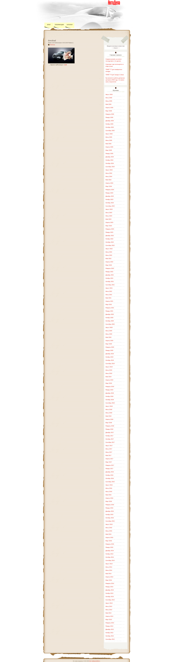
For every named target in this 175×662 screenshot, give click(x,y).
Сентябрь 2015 (110, 521)
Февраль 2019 (110, 386)
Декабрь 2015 (110, 511)
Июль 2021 (109, 291)
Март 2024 (109, 186)
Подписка (52, 44)
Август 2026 (109, 94)
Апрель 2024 (109, 183)
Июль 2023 (109, 212)
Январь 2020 (109, 350)
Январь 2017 (109, 468)
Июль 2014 (109, 567)
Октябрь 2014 (110, 557)
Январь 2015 (109, 547)
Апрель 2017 (109, 458)
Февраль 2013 (110, 623)
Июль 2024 (109, 173)
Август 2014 (109, 563)
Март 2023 (109, 225)
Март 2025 (109, 150)
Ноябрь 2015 (109, 514)
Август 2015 (109, 524)
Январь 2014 (109, 586)
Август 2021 (109, 288)
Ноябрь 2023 (109, 199)
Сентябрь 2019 (110, 363)
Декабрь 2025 (110, 120)
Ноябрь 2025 (109, 124)
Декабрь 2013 (110, 590)
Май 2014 (108, 573)
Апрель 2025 (109, 147)
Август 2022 (109, 248)
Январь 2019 (109, 390)
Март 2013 (109, 619)
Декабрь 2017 (110, 432)
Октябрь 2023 (110, 202)
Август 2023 (109, 209)
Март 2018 (109, 422)
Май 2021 (108, 298)
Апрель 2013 (109, 616)
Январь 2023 (109, 232)
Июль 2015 (109, 527)
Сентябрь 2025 (110, 130)
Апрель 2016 (109, 498)
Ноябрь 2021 (109, 278)
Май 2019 (108, 376)
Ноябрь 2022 (109, 239)
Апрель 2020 (109, 340)
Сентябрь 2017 (110, 442)
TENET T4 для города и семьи (115, 74)
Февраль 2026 (110, 114)
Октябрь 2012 (110, 636)
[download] (61, 63)
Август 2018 (109, 406)
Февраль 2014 (110, 583)
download (52, 40)
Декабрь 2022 (110, 235)
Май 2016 (108, 495)
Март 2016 (109, 501)
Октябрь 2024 (110, 163)
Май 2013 (108, 613)
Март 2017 (109, 462)
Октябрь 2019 (110, 360)
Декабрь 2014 (110, 550)
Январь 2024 (109, 193)
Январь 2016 (109, 508)
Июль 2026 (109, 97)
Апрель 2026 (109, 107)
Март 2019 (109, 383)
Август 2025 (109, 134)
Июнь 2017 (109, 452)
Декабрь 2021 (110, 275)
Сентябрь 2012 (110, 639)
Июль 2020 (109, 330)
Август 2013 (109, 603)
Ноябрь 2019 (109, 357)
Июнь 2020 (109, 334)
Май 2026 (108, 104)
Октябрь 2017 (110, 439)
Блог (49, 24)
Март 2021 (109, 304)
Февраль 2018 (110, 426)
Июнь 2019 (109, 373)
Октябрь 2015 (110, 518)
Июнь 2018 (109, 412)
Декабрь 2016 (110, 472)
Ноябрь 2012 (109, 632)
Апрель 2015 (109, 537)
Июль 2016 (109, 488)
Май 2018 (108, 416)
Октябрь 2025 (110, 127)
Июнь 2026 (109, 101)
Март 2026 (109, 111)
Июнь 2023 (109, 216)
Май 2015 (108, 534)
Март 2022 (109, 265)
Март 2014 (109, 580)
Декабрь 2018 (110, 393)
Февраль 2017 (110, 465)
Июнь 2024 (109, 176)
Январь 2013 (109, 626)
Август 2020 (109, 327)
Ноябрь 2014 (109, 554)
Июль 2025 (109, 137)
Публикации (59, 24)
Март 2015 (109, 540)
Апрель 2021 (109, 301)
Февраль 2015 (110, 544)
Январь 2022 (109, 271)
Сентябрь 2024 (110, 166)
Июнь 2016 (109, 491)
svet (65, 64)
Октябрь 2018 (110, 399)
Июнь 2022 (109, 255)
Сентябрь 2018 (110, 403)
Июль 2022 (109, 252)
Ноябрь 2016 (109, 475)
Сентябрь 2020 (110, 324)
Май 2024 (108, 179)
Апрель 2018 (109, 419)
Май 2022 (108, 258)
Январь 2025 (109, 153)
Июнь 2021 (109, 294)
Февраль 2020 (110, 347)
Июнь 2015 (109, 531)
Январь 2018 (109, 429)
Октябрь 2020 (110, 321)
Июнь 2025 (109, 140)
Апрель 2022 (109, 262)
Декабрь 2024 (110, 157)
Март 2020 (109, 344)
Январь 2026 (109, 117)
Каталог (70, 24)
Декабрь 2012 (110, 629)
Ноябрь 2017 (109, 435)
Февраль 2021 (110, 307)
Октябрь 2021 (110, 281)
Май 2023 (108, 219)
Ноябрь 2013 (109, 593)
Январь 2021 (109, 311)
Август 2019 (109, 367)
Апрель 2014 (109, 577)
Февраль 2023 (110, 229)
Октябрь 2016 (110, 478)
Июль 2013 (109, 606)
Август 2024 (109, 170)
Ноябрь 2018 (109, 396)
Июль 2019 (109, 370)
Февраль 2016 (110, 504)
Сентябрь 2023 (110, 206)
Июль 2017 (109, 449)
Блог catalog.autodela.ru (94, 661)
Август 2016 (109, 485)
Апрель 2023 (109, 222)
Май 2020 (108, 337)
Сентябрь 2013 (110, 600)
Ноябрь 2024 (109, 160)
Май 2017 (108, 455)
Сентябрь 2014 (110, 560)
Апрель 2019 (109, 380)
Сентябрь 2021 (110, 285)
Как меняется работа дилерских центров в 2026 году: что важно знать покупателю (115, 79)
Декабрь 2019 (110, 353)
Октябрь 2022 (110, 242)
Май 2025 (108, 143)
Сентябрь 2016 (110, 481)
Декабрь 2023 (110, 196)
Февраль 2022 (110, 268)
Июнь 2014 (109, 570)
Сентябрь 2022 (110, 245)
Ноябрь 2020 (109, 317)
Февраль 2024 (110, 189)
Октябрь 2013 (110, 596)
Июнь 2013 (109, 609)
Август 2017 (109, 445)
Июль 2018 (109, 409)
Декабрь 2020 (110, 314)
